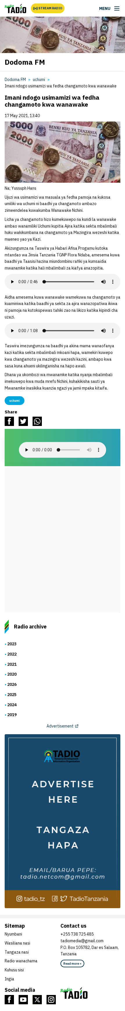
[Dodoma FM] (15, 8)
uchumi (39, 79)
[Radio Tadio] (90, 993)
